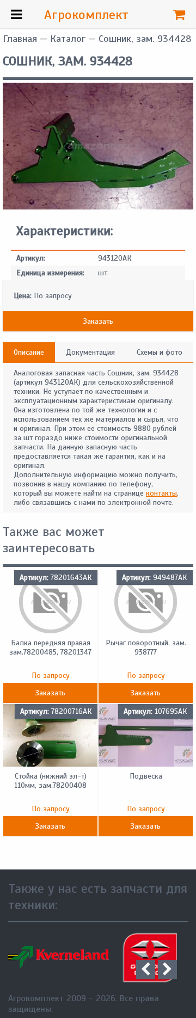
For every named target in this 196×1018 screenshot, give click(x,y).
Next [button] (167, 969)
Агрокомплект (86, 15)
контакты (161, 493)
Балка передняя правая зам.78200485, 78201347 (50, 647)
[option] (81, 957)
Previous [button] (145, 969)
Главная (20, 39)
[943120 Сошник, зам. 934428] (98, 207)
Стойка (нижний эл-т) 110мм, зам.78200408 (50, 781)
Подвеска (146, 776)
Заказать (98, 321)
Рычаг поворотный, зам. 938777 (146, 647)
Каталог (67, 39)
